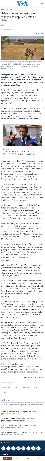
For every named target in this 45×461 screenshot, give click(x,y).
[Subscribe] (38, 448)
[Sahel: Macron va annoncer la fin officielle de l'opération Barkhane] (22, 135)
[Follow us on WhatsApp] (3, 448)
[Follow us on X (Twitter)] (13, 448)
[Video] (28, 458)
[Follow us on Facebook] (8, 448)
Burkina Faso (7, 9)
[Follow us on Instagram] (23, 448)
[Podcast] (33, 448)
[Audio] (18, 458)
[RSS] (28, 448)
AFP (2, 25)
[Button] (39, 33)
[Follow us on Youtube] (18, 448)
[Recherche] (38, 458)
